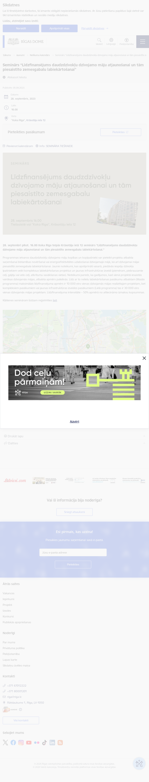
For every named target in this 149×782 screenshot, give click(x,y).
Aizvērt (74, 421)
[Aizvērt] (144, 358)
